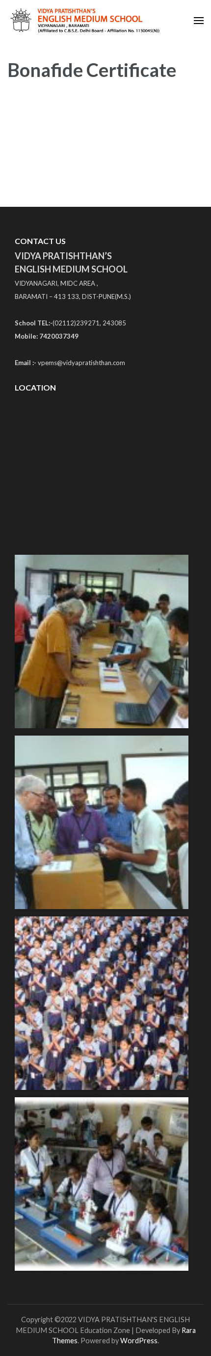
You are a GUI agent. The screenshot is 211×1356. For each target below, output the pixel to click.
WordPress (139, 1340)
